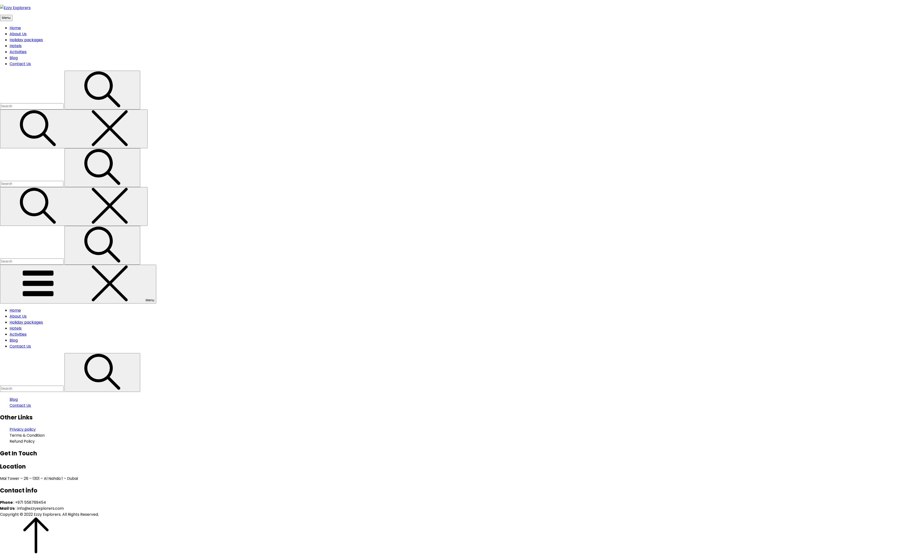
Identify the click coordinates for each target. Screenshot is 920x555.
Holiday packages (26, 40)
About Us (18, 34)
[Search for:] (32, 106)
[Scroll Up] (36, 552)
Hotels (16, 46)
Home (15, 28)
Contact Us (20, 64)
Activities (18, 52)
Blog (14, 58)
